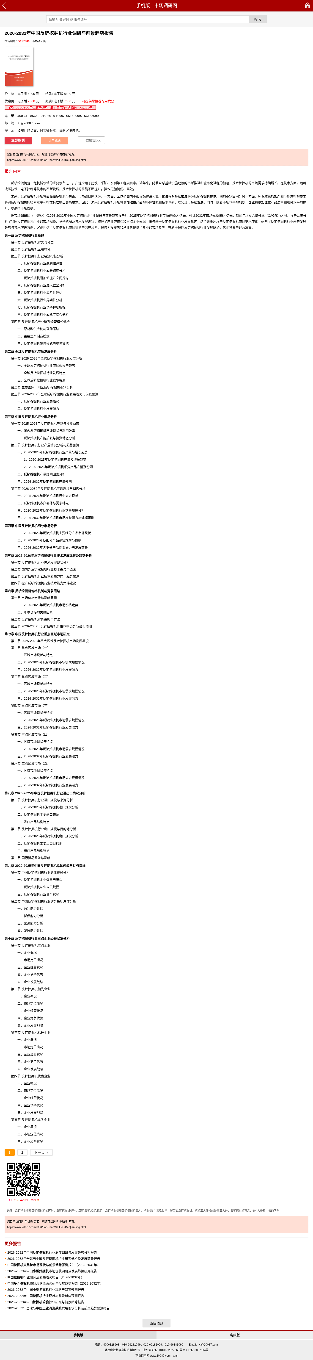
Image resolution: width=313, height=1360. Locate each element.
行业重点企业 (32, 938)
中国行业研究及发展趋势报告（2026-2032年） (45, 1277)
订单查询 (54, 140)
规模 (172, 215)
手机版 (143, 5)
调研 (24, 215)
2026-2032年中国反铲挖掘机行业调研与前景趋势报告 (86, 215)
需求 (68, 778)
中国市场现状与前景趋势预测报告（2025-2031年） (53, 1265)
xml (175, 1355)
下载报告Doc (91, 140)
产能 (41, 430)
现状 (91, 221)
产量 (47, 445)
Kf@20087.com (28, 123)
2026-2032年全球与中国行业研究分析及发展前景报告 (53, 1258)
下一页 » (41, 1152)
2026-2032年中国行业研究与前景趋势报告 (45, 1302)
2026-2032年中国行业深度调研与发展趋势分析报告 (52, 1252)
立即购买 (18, 140)
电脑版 (235, 1335)
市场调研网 (165, 5)
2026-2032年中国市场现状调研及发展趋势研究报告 (52, 1271)
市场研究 (63, 634)
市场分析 (66, 387)
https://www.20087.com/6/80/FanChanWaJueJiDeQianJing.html (46, 160)
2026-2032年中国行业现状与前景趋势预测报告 (45, 1296)
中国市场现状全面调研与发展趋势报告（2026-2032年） (55, 1283)
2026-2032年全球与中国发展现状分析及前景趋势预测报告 (58, 1308)
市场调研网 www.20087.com (152, 1355)
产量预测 (57, 481)
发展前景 (81, 547)
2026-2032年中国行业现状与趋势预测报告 (45, 1289)
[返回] (4, 5)
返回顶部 (156, 1323)
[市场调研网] (307, 5)
